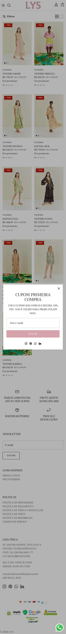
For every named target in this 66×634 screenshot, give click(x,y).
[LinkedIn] (40, 343)
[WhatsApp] (35, 343)
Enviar (33, 334)
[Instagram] (26, 343)
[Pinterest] (30, 343)
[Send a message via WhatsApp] (59, 627)
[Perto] (58, 288)
